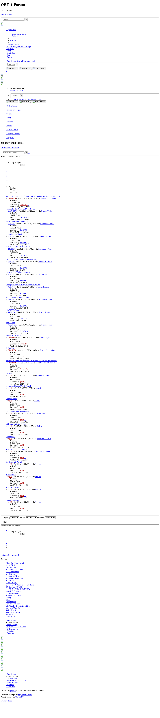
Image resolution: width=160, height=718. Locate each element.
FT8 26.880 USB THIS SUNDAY (19, 247)
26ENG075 (12, 211)
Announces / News (47, 224)
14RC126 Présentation (14, 310)
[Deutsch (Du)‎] (12, 68)
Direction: (41, 517)
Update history (11, 348)
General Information (48, 198)
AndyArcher (12, 325)
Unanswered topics (14, 110)
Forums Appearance (13, 335)
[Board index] (2, 23)
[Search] (17, 64)
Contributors (10, 437)
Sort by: (22, 517)
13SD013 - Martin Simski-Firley (18, 411)
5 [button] (6, 176)
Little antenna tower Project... (16, 424)
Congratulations (11, 399)
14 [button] (6, 180)
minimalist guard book (14, 234)
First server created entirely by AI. (18, 222)
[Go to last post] (28, 205)
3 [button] (6, 171)
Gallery (39, 426)
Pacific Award (11, 475)
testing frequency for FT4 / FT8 (17, 297)
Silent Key (41, 413)
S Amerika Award (12, 487)
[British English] (39, 68)
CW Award (10, 373)
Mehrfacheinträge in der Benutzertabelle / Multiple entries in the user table (33, 196)
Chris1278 (12, 198)
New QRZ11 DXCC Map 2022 (17, 449)
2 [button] (6, 169)
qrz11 (10, 375)
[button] (6, 160)
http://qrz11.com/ (25, 695)
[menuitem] (18, 34)
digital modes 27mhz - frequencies (18, 272)
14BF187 (11, 249)
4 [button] (6, 173)
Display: (6, 517)
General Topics (46, 211)
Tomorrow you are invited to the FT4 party (21, 259)
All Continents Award (14, 462)
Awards (38, 388)
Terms (9, 126)
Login (12, 90)
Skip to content (6, 14)
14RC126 (11, 312)
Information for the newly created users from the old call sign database (31, 361)
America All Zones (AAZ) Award (18, 386)
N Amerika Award (12, 500)
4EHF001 (11, 224)
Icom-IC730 (10, 323)
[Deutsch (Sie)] (25, 68)
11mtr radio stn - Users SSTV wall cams (20, 209)
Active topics (12, 106)
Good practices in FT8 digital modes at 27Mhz (23, 285)
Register (20, 90)
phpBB (13, 691)
